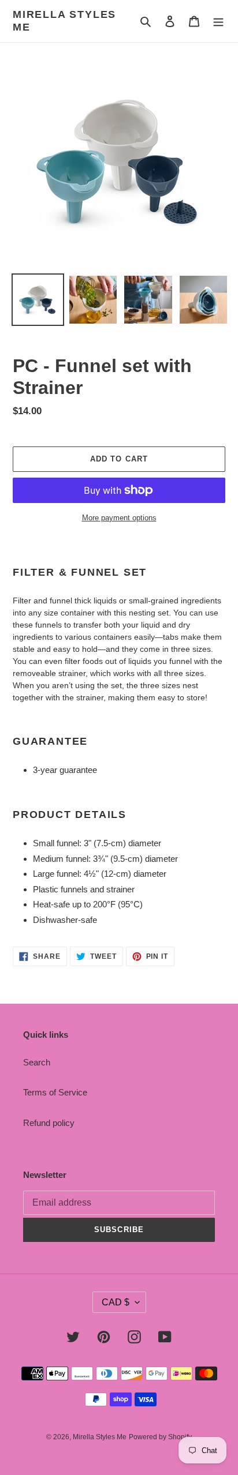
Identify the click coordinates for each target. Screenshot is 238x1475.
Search (36, 1062)
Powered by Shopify (160, 1437)
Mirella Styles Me (64, 21)
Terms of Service (55, 1092)
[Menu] (218, 21)
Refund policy (49, 1123)
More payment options (119, 517)
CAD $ (115, 1302)
